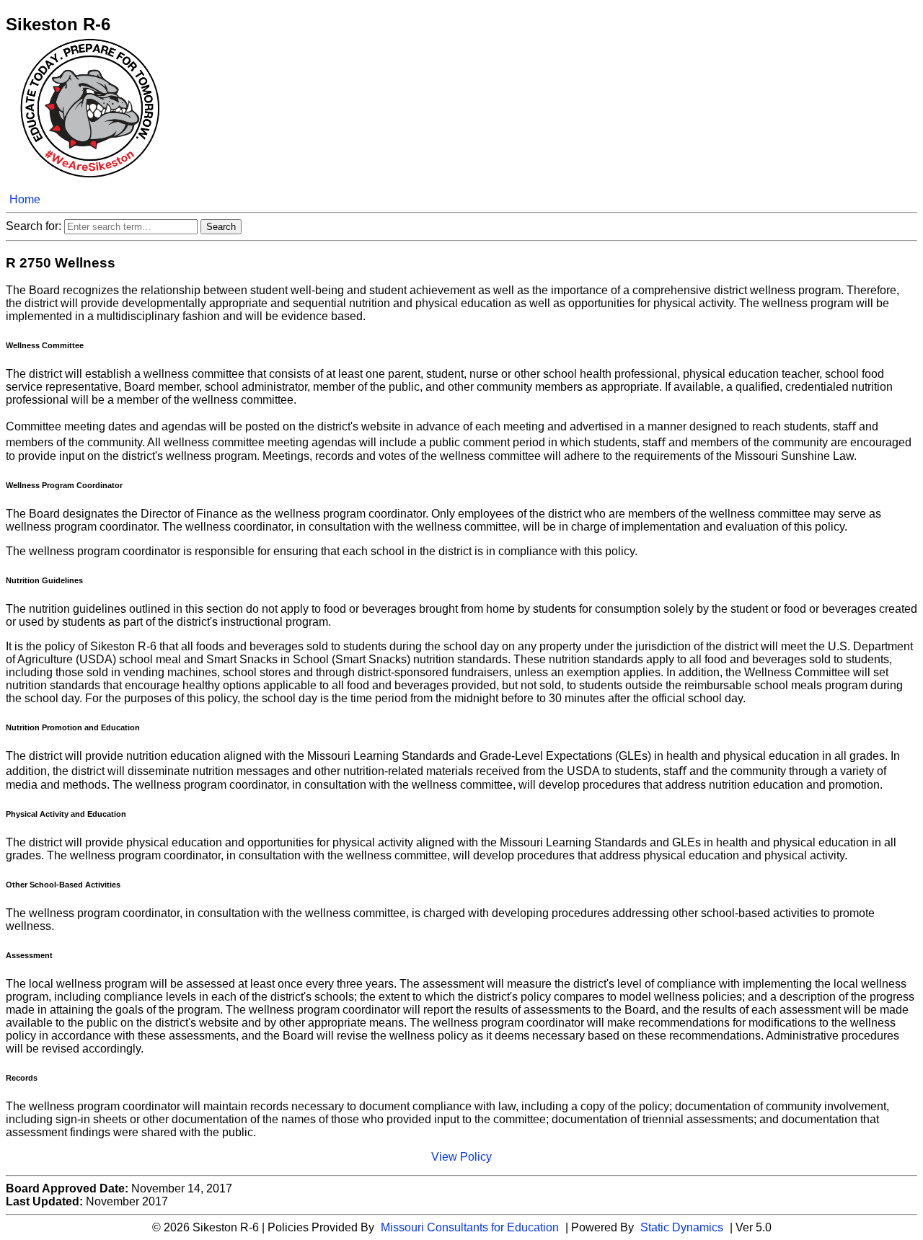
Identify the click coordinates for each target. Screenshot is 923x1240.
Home (24, 199)
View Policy (461, 1157)
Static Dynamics (681, 1227)
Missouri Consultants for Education (470, 1227)
